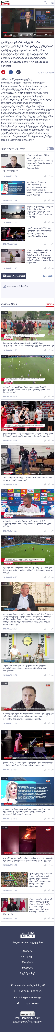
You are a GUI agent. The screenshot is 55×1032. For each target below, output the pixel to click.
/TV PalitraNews (30, 1003)
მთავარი (27, 950)
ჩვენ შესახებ (27, 973)
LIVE (49, 1028)
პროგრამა (27, 962)
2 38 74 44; (24, 991)
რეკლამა (27, 967)
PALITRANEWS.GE (24, 1018)
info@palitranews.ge (30, 997)
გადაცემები (27, 956)
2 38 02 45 (36, 991)
